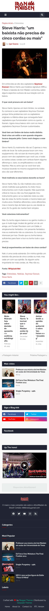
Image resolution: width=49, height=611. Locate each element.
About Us (16, 607)
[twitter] (19, 514)
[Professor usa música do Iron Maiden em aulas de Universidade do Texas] (8, 372)
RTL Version (39, 607)
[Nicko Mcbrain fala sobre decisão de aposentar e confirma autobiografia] (8, 307)
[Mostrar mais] (41, 283)
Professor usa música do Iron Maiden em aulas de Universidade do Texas (31, 371)
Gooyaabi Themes (24, 603)
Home (7, 607)
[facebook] (13, 514)
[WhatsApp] (26, 283)
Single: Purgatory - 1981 (25, 391)
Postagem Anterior (11, 355)
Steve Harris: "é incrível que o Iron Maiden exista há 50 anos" (24, 325)
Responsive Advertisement (24, 487)
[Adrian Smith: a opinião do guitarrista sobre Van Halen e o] (40, 307)
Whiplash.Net (14, 269)
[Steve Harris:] (24, 307)
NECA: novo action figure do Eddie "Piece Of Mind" (30, 576)
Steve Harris (7, 277)
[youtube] (24, 514)
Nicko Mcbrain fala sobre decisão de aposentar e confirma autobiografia (8, 328)
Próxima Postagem (38, 355)
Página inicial (7, 23)
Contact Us (27, 607)
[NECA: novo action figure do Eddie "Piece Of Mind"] (8, 578)
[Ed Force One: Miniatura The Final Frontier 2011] (8, 383)
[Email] (36, 283)
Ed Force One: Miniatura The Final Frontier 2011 (29, 381)
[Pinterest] (31, 283)
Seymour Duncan (32, 274)
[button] (6, 15)
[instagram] (30, 514)
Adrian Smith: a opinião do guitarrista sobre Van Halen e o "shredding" (40, 327)
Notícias (20, 274)
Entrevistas (19, 23)
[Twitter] (21, 283)
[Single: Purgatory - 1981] (8, 394)
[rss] (35, 514)
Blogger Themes (26, 600)
